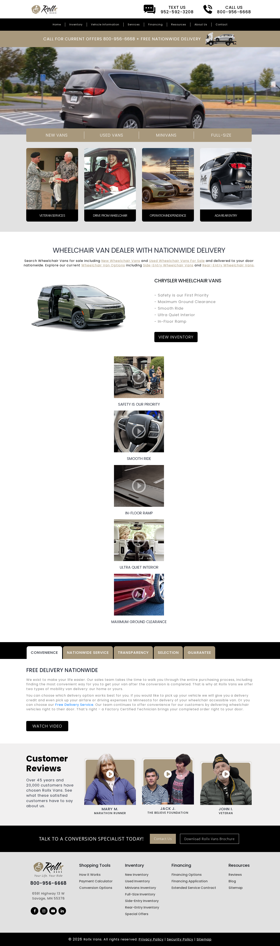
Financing (155, 24)
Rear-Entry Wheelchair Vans (228, 265)
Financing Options (187, 874)
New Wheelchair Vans (120, 260)
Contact (222, 24)
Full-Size (221, 135)
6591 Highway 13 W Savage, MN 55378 (48, 896)
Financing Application (190, 881)
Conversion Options (95, 887)
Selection (168, 652)
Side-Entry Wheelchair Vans (168, 265)
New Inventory (136, 874)
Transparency (133, 652)
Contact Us (163, 838)
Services (134, 24)
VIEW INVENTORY (175, 337)
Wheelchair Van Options (103, 265)
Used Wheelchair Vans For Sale (177, 260)
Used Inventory (137, 881)
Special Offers (136, 914)
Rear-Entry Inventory (142, 907)
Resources (178, 24)
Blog (232, 881)
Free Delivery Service (74, 704)
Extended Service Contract (194, 887)
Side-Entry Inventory (142, 900)
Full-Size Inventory (140, 894)
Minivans (166, 135)
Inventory (76, 24)
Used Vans (111, 135)
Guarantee (199, 652)
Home (57, 24)
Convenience (44, 652)
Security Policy (180, 939)
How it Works (90, 874)
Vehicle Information (105, 24)
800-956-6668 (48, 883)
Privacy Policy (151, 939)
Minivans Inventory (140, 887)
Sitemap (236, 887)
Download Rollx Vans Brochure (209, 839)
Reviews (235, 874)
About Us (201, 24)
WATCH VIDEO (47, 726)
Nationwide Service (88, 652)
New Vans (57, 135)
